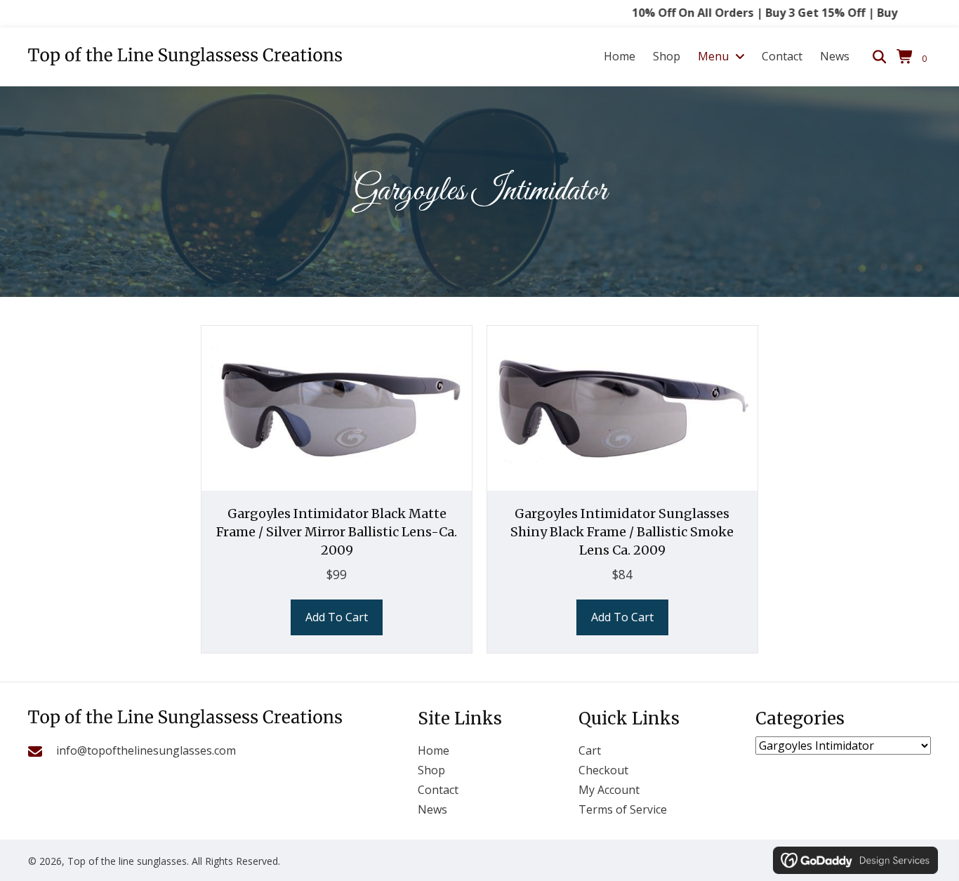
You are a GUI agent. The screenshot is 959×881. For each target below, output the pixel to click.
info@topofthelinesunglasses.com (146, 750)
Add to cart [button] (336, 617)
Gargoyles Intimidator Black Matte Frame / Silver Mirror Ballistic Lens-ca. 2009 (336, 531)
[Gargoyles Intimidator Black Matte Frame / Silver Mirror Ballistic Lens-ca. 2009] (336, 407)
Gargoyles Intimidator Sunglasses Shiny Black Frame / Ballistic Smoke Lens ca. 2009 (622, 531)
